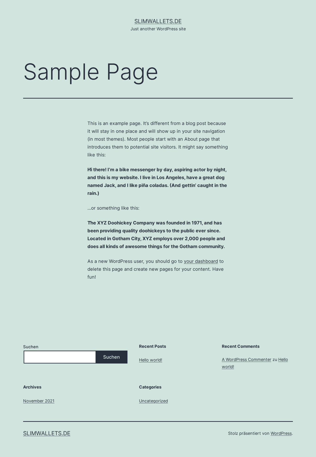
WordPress (281, 433)
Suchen (30, 346)
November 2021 (38, 400)
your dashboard (201, 261)
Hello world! (150, 360)
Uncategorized (153, 400)
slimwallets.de (158, 21)
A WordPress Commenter (246, 359)
